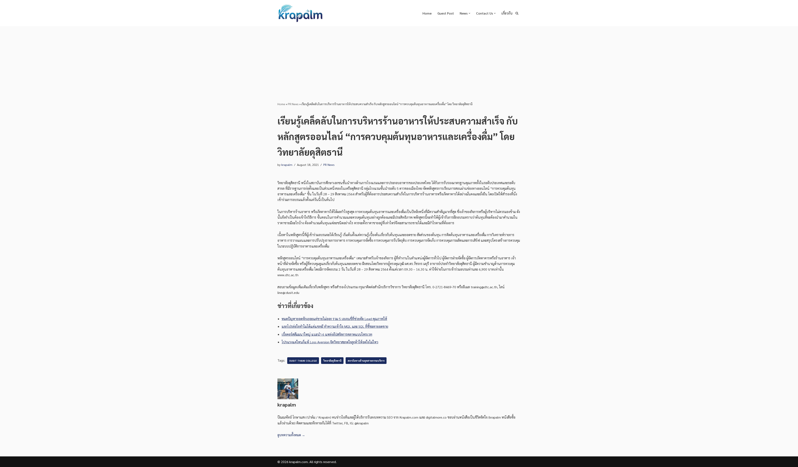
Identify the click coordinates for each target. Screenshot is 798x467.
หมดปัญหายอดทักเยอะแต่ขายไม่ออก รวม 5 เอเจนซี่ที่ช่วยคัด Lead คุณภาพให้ (334, 319)
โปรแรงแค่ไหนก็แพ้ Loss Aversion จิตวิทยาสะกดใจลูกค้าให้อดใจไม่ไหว (330, 342)
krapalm (286, 164)
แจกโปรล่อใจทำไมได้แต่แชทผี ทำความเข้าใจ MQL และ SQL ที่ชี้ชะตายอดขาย (335, 326)
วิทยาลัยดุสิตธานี (332, 360)
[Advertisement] (399, 57)
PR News (293, 104)
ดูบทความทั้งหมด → (291, 435)
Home (427, 13)
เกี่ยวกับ (506, 13)
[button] (469, 13)
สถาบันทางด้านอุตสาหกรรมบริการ (366, 360)
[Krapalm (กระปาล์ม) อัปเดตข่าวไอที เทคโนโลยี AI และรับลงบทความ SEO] (300, 13)
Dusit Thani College (303, 360)
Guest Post (445, 13)
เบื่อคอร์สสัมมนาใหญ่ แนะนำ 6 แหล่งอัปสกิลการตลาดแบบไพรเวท (327, 334)
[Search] (516, 13)
